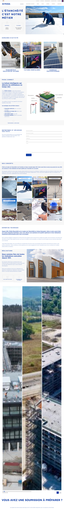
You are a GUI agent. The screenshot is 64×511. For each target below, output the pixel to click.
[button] (58, 493)
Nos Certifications (7, 279)
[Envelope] (63, 24)
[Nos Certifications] (8, 277)
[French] (2, 0)
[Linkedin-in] (63, 22)
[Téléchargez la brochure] (13, 121)
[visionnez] (18, 23)
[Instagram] (63, 20)
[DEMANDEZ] (7, 23)
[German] (3, 0)
